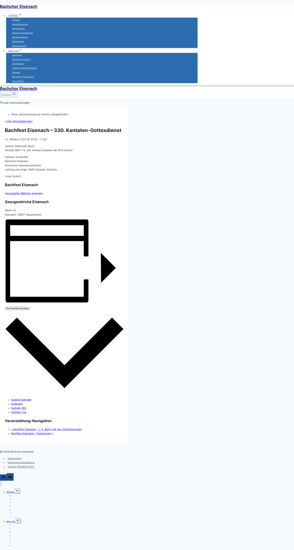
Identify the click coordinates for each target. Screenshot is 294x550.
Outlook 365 (18, 408)
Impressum (14, 458)
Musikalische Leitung (21, 59)
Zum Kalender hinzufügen (17, 308)
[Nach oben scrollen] (3, 477)
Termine (10, 492)
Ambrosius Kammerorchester (24, 68)
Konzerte (16, 20)
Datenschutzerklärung (21, 462)
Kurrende (16, 72)
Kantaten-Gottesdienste (22, 33)
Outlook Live (18, 412)
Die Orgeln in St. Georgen (23, 77)
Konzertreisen (18, 64)
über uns (10, 521)
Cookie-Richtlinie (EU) (21, 466)
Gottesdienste (18, 41)
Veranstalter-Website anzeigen (24, 193)
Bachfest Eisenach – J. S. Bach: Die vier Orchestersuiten (46, 429)
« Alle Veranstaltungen (19, 121)
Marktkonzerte (18, 28)
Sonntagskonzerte (20, 24)
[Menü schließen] (1, 483)
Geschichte (17, 55)
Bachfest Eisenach (20, 37)
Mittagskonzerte (19, 46)
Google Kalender (21, 399)
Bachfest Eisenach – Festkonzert (32, 433)
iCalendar (17, 403)
